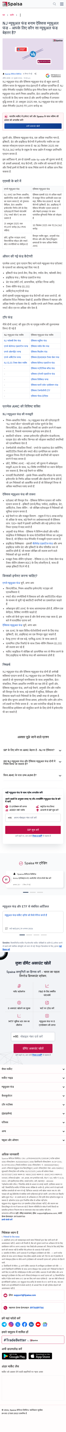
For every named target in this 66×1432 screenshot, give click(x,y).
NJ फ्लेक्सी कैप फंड (12, 340)
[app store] (40, 1357)
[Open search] (54, 4)
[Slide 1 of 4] (22, 934)
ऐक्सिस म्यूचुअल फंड (12, 625)
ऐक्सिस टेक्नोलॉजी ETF (40, 390)
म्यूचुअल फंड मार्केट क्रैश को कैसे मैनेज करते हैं (26, 915)
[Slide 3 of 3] (40, 892)
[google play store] (14, 1357)
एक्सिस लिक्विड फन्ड (39, 379)
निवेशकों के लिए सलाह (11, 1237)
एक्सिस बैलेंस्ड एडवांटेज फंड (43, 362)
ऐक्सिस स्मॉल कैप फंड (40, 346)
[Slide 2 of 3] (33, 892)
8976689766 (37, 1307)
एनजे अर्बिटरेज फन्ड (12, 357)
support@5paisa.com (25, 1295)
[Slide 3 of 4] (36, 934)
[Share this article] (35, 74)
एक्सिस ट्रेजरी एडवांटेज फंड (43, 373)
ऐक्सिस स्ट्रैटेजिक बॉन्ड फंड (43, 368)
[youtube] (38, 1324)
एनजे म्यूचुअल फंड (11, 583)
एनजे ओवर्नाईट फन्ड (12, 351)
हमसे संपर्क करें (7, 1219)
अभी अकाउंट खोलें (33, 126)
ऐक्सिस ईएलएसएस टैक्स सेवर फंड (45, 357)
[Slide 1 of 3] (25, 892)
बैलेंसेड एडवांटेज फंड (43, 543)
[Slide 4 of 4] (44, 934)
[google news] (44, 1324)
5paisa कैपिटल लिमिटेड (13, 74)
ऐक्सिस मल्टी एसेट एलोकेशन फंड (44, 384)
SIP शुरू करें (33, 829)
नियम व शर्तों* (37, 836)
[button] (20, 15)
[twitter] (17, 1324)
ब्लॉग (12, 14)
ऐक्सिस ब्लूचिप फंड (39, 340)
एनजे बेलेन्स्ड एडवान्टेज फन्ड (16, 346)
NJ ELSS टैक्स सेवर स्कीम (15, 362)
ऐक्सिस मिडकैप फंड (39, 351)
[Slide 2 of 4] (29, 934)
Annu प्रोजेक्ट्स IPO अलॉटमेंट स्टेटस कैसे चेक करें (32, 878)
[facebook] (24, 1324)
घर (4, 14)
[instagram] (11, 1324)
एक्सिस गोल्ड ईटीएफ (39, 395)
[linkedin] (31, 1324)
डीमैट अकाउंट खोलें (33, 1048)
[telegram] (4, 1324)
